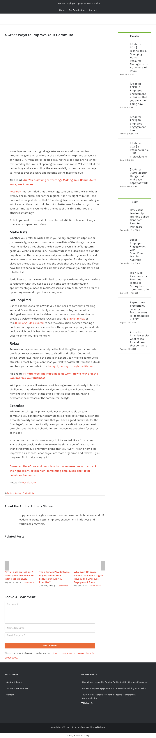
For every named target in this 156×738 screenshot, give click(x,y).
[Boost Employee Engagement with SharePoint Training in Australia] (124, 240)
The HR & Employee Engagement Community (78, 3)
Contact (10, 694)
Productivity (28, 493)
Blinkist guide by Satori (29, 323)
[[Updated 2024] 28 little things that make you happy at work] (124, 170)
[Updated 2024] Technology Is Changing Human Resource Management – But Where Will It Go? (139, 57)
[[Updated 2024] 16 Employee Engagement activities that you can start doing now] (124, 84)
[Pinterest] (91, 711)
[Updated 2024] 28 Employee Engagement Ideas (138, 123)
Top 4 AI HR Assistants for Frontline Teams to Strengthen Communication (139, 281)
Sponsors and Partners (17, 688)
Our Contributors (14, 682)
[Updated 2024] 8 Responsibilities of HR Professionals (139, 150)
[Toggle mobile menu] (150, 19)
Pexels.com (29, 482)
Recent (134, 201)
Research (15, 191)
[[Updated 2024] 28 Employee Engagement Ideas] (124, 117)
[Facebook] (81, 711)
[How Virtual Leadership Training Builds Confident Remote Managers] (124, 210)
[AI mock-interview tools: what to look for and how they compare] (124, 332)
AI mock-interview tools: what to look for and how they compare (139, 338)
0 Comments (29, 582)
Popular (134, 36)
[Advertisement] (55, 64)
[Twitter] (86, 711)
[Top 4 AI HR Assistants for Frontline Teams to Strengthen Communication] (124, 273)
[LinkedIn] (96, 711)
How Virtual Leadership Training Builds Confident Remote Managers (139, 218)
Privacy (101, 727)
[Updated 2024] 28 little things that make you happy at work (139, 176)
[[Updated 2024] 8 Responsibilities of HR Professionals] (124, 143)
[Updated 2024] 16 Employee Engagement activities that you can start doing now (138, 93)
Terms (94, 727)
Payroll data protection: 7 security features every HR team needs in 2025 (19, 575)
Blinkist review (76, 318)
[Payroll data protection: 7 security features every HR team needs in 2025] (124, 302)
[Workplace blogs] (134, 392)
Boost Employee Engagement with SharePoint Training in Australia (138, 249)
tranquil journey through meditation (71, 366)
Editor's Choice (14, 493)
